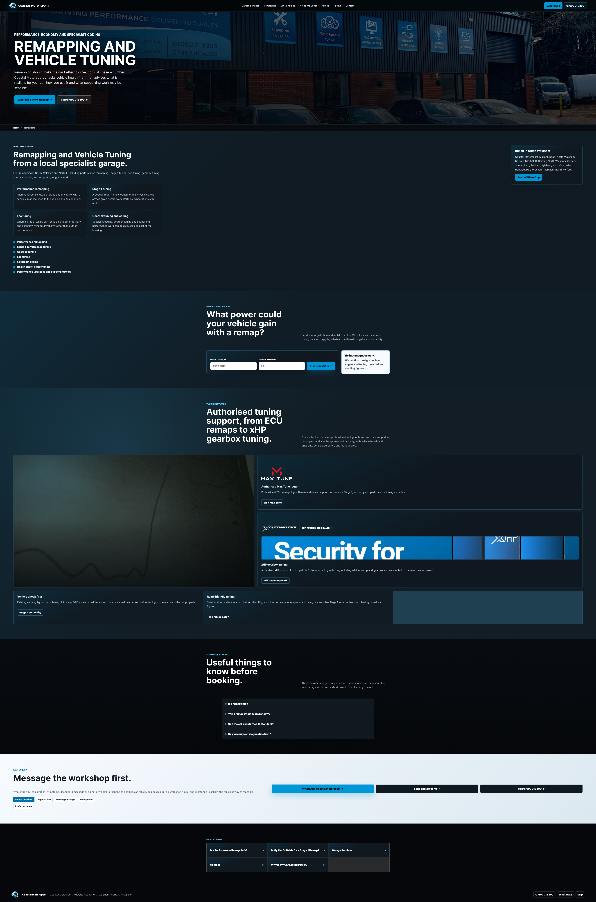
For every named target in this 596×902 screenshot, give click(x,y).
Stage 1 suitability (30, 612)
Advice (325, 6)
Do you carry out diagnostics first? (249, 734)
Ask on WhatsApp (528, 177)
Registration (218, 360)
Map (580, 894)
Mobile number (267, 360)
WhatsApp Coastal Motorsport (321, 788)
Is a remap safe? (219, 616)
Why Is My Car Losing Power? (289, 864)
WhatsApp (553, 5)
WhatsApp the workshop (33, 99)
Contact (350, 6)
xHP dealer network (275, 580)
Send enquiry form (425, 788)
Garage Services (250, 6)
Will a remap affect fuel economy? (249, 713)
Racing (337, 6)
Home (16, 128)
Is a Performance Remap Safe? (229, 850)
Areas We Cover (308, 6)
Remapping (270, 6)
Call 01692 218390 (73, 99)
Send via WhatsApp (319, 366)
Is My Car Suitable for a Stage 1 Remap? (295, 850)
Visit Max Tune (272, 502)
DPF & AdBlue (288, 6)
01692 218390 (544, 894)
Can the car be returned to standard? (251, 723)
